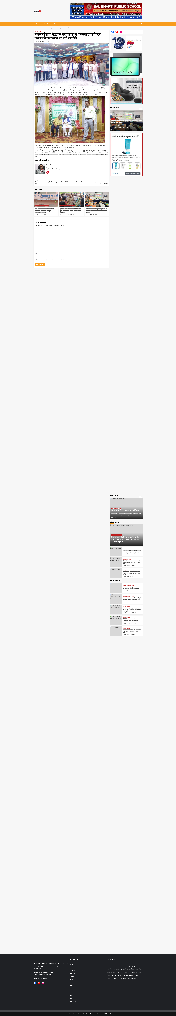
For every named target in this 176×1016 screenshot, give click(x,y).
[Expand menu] (50, 24)
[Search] (142, 24)
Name (36, 248)
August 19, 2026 (94, 214)
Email (74, 248)
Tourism (120, 535)
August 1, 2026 (130, 576)
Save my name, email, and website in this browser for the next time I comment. (56, 259)
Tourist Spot (73, 1001)
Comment (37, 229)
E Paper (77, 24)
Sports (72, 24)
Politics (36, 24)
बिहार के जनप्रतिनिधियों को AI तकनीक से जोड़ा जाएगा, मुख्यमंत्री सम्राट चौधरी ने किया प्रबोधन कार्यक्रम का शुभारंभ (125, 539)
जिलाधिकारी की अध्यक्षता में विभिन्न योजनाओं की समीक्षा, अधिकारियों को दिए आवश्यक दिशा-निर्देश (124, 978)
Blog (71, 967)
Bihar (48, 24)
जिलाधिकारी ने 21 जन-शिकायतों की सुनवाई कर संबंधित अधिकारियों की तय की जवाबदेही (122, 975)
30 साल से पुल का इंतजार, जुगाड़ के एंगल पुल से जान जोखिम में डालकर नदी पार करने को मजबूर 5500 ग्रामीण (132, 562)
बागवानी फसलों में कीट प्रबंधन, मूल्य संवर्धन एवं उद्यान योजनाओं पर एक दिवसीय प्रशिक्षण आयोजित (96, 211)
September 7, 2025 (43, 41)
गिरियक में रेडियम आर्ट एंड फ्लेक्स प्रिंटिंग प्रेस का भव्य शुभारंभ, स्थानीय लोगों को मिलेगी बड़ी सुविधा (52, 181)
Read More (113, 129)
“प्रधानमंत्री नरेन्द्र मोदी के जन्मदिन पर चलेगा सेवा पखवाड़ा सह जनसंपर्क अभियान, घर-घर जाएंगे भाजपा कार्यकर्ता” (90, 181)
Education (65, 24)
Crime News (56, 24)
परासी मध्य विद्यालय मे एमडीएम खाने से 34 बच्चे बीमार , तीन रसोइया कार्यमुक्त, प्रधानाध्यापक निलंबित (45, 211)
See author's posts (53, 168)
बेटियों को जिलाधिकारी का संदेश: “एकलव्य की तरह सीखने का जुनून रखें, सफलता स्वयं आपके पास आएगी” (131, 620)
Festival (126, 570)
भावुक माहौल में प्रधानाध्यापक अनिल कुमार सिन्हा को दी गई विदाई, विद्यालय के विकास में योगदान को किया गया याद (132, 631)
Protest (72, 992)
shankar (37, 41)
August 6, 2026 (119, 511)
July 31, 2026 (130, 634)
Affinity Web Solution (107, 1013)
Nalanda (36, 31)
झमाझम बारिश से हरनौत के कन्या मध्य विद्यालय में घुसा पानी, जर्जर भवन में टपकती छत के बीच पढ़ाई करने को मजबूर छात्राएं (132, 609)
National (42, 24)
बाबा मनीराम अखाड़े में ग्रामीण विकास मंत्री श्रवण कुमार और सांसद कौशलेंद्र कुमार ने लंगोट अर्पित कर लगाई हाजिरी (132, 573)
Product (72, 989)
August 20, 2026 (43, 214)
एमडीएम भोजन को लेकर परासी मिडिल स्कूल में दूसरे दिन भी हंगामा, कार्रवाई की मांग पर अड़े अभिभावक (71, 211)
